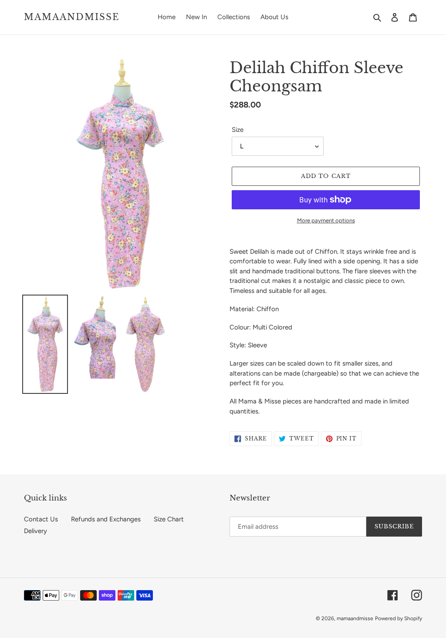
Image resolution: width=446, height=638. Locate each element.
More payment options (326, 220)
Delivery (35, 531)
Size (237, 130)
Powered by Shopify (398, 618)
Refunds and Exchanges (106, 519)
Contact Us (41, 519)
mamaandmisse (72, 17)
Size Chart (169, 519)
